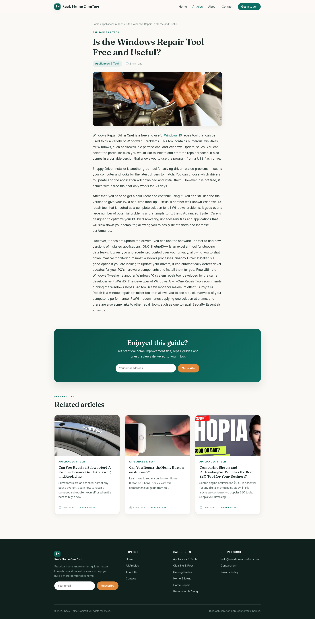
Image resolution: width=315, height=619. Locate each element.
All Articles (132, 565)
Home (183, 6)
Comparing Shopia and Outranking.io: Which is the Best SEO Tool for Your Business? (226, 472)
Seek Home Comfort (77, 6)
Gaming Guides (182, 572)
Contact (227, 6)
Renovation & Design (186, 591)
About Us (131, 572)
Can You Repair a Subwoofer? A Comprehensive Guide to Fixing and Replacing (85, 472)
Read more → (88, 507)
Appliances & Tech (112, 24)
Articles (197, 6)
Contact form (229, 565)
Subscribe (188, 368)
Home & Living (182, 578)
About (212, 6)
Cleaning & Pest (183, 565)
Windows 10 (173, 135)
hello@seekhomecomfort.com (240, 559)
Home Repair (181, 585)
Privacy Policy (229, 572)
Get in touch (249, 6)
